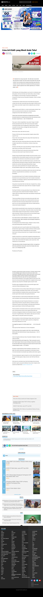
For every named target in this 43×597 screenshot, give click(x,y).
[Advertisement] (21, 37)
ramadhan (24, 567)
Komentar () (38, 53)
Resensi (2, 568)
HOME (33, 544)
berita (10, 5)
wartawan (3, 578)
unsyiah (23, 574)
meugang (23, 558)
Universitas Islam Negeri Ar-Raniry (16, 575)
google (13, 542)
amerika (2, 532)
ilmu (20, 5)
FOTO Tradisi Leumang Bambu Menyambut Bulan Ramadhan (12, 517)
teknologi (24, 571)
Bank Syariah (24, 534)
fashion (2, 541)
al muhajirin (34, 531)
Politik (23, 565)
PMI (1, 565)
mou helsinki (14, 560)
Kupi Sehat (3, 555)
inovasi (2, 548)
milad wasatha (35, 558)
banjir (13, 534)
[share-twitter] (32, 53)
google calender (25, 542)
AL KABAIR (23, 531)
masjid (13, 558)
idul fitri (23, 545)
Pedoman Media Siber (35, 584)
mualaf (23, 560)
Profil (2, 567)
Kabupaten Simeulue (15, 551)
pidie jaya (34, 564)
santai (2, 570)
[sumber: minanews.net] (27, 364)
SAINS (33, 568)
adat (12, 531)
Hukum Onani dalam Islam (13, 488)
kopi (22, 554)
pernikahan (14, 564)
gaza (2, 542)
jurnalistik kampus (5, 551)
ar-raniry (24, 532)
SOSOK (33, 570)
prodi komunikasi (35, 565)
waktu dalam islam (15, 577)
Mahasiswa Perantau (36, 557)
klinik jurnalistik (4, 554)
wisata (13, 578)
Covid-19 (33, 538)
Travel (23, 5)
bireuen (33, 535)
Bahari (2, 534)
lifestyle (13, 555)
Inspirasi (13, 548)
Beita (12, 535)
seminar (23, 570)
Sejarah (13, 570)
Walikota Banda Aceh (26, 577)
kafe (33, 551)
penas (2, 564)
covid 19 (23, 538)
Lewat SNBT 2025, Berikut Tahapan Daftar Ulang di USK (19, 462)
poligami (13, 565)
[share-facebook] (29, 53)
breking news (14, 537)
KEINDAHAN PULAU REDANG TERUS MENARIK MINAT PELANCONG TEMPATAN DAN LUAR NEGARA (13, 508)
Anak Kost (13, 532)
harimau (13, 544)
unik (2, 574)
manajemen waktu (4, 558)
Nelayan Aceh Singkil (15, 561)
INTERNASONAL (35, 548)
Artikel (13, 5)
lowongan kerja (15, 557)
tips (33, 571)
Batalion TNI (34, 534)
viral (2, 577)
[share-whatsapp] (34, 53)
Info (2, 547)
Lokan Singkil (34, 555)
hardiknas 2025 (4, 544)
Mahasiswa (24, 557)
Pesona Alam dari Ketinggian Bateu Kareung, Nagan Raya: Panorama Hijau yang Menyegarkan (13, 505)
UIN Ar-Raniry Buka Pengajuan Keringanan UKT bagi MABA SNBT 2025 (18, 475)
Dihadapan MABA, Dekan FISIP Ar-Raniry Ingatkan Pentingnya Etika (17, 482)
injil (33, 547)
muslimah (34, 560)
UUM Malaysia (24, 575)
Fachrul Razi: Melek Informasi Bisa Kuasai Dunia (22, 376)
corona (13, 538)
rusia (13, 568)
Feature (13, 541)
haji (33, 542)
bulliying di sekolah (5, 538)
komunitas (14, 554)
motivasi (2, 560)
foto (23, 541)
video (33, 575)
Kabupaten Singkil (25, 551)
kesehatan (34, 552)
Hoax (23, 544)
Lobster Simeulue (25, 555)
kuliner (33, 554)
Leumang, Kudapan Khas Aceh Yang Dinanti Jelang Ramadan (12, 520)
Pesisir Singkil (24, 564)
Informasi (24, 547)
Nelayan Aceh (3, 561)
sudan (2, 571)
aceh (17, 5)
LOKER (2, 557)
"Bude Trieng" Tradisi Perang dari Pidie (11, 522)
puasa (13, 567)
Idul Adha (13, 545)
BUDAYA (23, 537)
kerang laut (24, 552)
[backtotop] (21, 526)
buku (33, 537)
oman (33, 561)
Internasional (29, 5)
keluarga (13, 552)
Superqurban (14, 571)
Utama (33, 574)
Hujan (2, 545)
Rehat (33, 567)
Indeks (6, 5)
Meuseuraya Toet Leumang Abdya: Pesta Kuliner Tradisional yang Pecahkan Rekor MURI (13, 501)
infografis (14, 547)
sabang (23, 568)
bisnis (2, 537)
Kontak (32, 585)
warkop (33, 577)
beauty (2, 535)
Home (3, 5)
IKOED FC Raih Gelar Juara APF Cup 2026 (17, 468)
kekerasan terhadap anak (6, 552)
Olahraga (23, 561)
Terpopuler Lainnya (17, 494)
